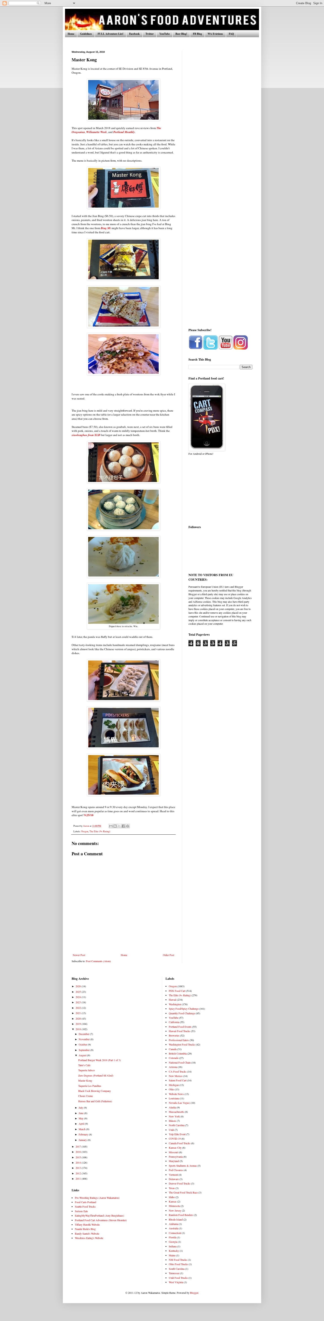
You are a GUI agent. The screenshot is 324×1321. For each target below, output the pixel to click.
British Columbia (178, 1053)
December (84, 1034)
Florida (172, 1237)
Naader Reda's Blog (85, 1229)
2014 (79, 1162)
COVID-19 (175, 1138)
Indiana (173, 1246)
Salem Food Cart (177, 1080)
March (82, 1129)
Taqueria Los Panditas (89, 1085)
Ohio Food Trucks (178, 1264)
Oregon (84, 831)
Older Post (168, 955)
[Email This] (111, 826)
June (81, 1113)
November (84, 1039)
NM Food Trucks (178, 1259)
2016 (79, 1151)
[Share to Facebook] (123, 826)
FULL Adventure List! (110, 34)
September (84, 1050)
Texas (172, 1188)
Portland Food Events (180, 1026)
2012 (79, 1173)
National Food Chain (180, 1062)
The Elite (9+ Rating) (99, 831)
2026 (79, 986)
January (83, 1140)
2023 (79, 1002)
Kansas (173, 1201)
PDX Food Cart (177, 991)
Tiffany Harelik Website (87, 1224)
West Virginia (176, 1282)
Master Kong (85, 1080)
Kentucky (174, 1250)
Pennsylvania (176, 1156)
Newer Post (79, 955)
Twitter (149, 34)
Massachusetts (176, 1111)
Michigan (174, 1085)
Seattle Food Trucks (85, 1206)
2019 (79, 1023)
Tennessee (174, 1273)
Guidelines (86, 34)
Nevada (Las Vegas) (179, 1102)
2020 (79, 1018)
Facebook (134, 34)
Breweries (174, 1035)
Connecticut (175, 1233)
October (83, 1044)
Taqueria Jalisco (86, 1070)
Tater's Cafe (84, 1065)
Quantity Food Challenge (182, 1013)
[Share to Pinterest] (127, 826)
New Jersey (175, 1210)
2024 (79, 997)
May (81, 1118)
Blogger (194, 1292)
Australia (173, 1228)
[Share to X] (119, 826)
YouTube (164, 34)
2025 (79, 991)
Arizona (173, 1067)
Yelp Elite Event (177, 1134)
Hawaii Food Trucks (179, 1031)
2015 (79, 1157)
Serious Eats (81, 1211)
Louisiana (174, 1098)
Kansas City (175, 1147)
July (81, 1107)
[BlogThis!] (115, 826)
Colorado (174, 1058)
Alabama (173, 1224)
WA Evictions (215, 34)
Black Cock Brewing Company (94, 1091)
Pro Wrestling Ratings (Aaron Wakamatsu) (97, 1197)
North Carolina (176, 1125)
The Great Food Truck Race (183, 1192)
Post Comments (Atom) (98, 961)
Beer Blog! (181, 34)
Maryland (174, 1161)
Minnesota (174, 1206)
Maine (172, 1255)
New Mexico (175, 1076)
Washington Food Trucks (182, 1044)
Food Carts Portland (85, 1202)
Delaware (174, 1179)
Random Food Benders (181, 1215)
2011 (79, 1178)
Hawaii (172, 999)
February (84, 1134)
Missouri (173, 1152)
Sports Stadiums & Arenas (183, 1165)
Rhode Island (176, 1219)
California (174, 1022)
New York (174, 1116)
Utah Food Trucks (178, 1277)
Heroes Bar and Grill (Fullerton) (95, 1101)
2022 (79, 1007)
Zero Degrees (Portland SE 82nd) (95, 1075)
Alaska (172, 1107)
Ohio (171, 1089)
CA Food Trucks (177, 1071)
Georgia (173, 1241)
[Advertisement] (220, 116)
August (83, 1055)
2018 (79, 1029)
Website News (176, 1094)
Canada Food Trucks (179, 1143)
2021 (79, 1013)
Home (71, 34)
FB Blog (197, 34)
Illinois (172, 1120)
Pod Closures (176, 1170)
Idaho (172, 1197)
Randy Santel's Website (87, 1233)
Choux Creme (85, 1096)
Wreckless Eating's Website (89, 1238)
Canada (173, 1049)
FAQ (231, 34)
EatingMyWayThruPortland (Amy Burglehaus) (99, 1215)
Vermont (173, 1174)
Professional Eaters (179, 1040)
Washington (175, 1004)
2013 (79, 1168)
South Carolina (176, 1268)
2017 (79, 1146)
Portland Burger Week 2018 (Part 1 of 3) (99, 1060)
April (82, 1123)
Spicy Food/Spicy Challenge (184, 1008)
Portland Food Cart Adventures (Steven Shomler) (101, 1220)
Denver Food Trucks (179, 1183)
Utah (171, 1129)
